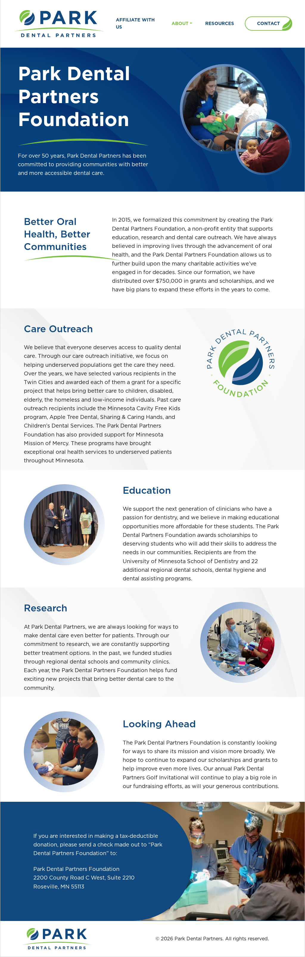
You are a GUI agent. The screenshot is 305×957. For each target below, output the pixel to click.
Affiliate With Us (135, 23)
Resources (219, 23)
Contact (268, 23)
